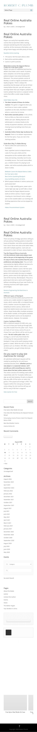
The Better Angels (9, 606)
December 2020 (9, 532)
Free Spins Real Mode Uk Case (13, 410)
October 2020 (8, 537)
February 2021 (8, 526)
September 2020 (9, 540)
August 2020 (8, 543)
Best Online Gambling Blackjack (15, 176)
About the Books (9, 591)
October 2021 (8, 502)
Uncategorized (8, 471)
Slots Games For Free (10, 392)
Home (5, 603)
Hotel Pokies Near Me (10, 100)
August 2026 (8, 479)
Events (6, 600)
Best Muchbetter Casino (11, 423)
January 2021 (8, 529)
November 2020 (9, 535)
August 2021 (8, 508)
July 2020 (6, 546)
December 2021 (9, 496)
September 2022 (9, 488)
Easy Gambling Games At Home (15, 179)
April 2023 (7, 485)
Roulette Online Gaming (11, 53)
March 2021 (7, 523)
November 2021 (9, 499)
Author (6, 594)
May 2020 (7, 552)
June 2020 (7, 549)
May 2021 (7, 517)
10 (5, 452)
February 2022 (8, 491)
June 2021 (7, 514)
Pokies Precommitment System (14, 207)
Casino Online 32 (9, 426)
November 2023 (9, 482)
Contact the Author (10, 597)
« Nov (5, 463)
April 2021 (7, 520)
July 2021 (6, 511)
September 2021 (9, 505)
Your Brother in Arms (10, 609)
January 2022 (8, 494)
